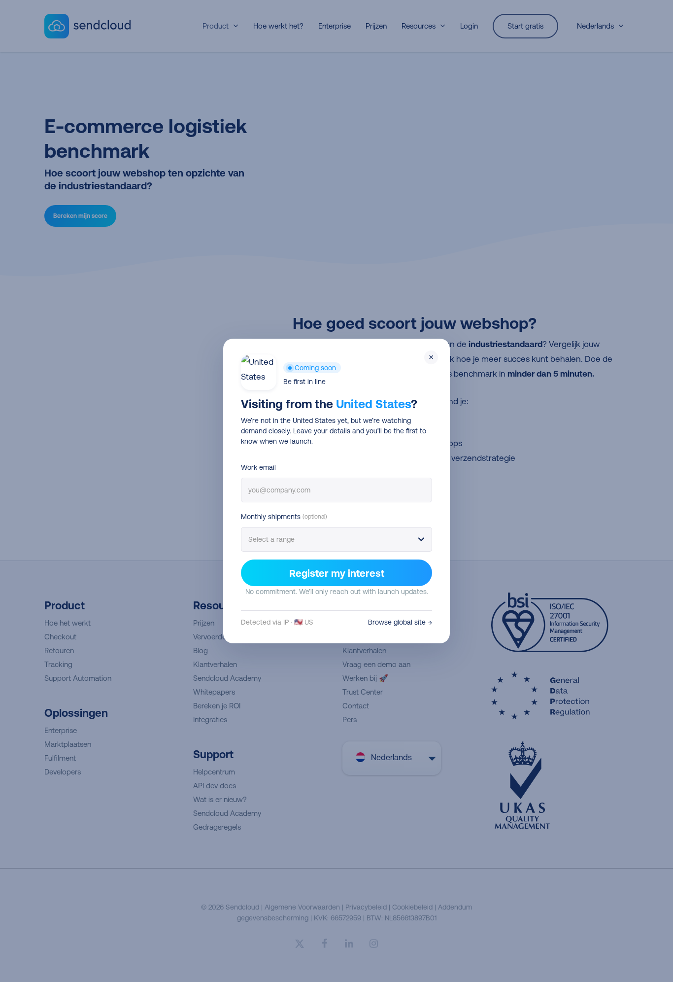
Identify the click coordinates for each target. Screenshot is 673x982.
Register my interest (336, 573)
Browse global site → (400, 622)
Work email (258, 467)
